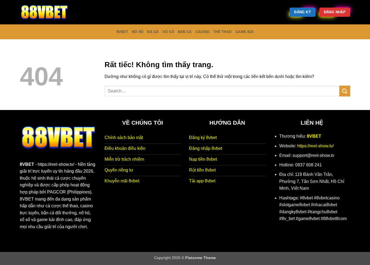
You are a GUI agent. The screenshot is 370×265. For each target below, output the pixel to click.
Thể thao (222, 32)
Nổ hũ (137, 32)
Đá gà (152, 32)
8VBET (27, 164)
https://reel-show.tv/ (56, 164)
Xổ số (168, 32)
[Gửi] (344, 91)
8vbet (122, 32)
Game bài (244, 32)
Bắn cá (185, 32)
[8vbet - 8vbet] (47, 12)
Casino (203, 32)
